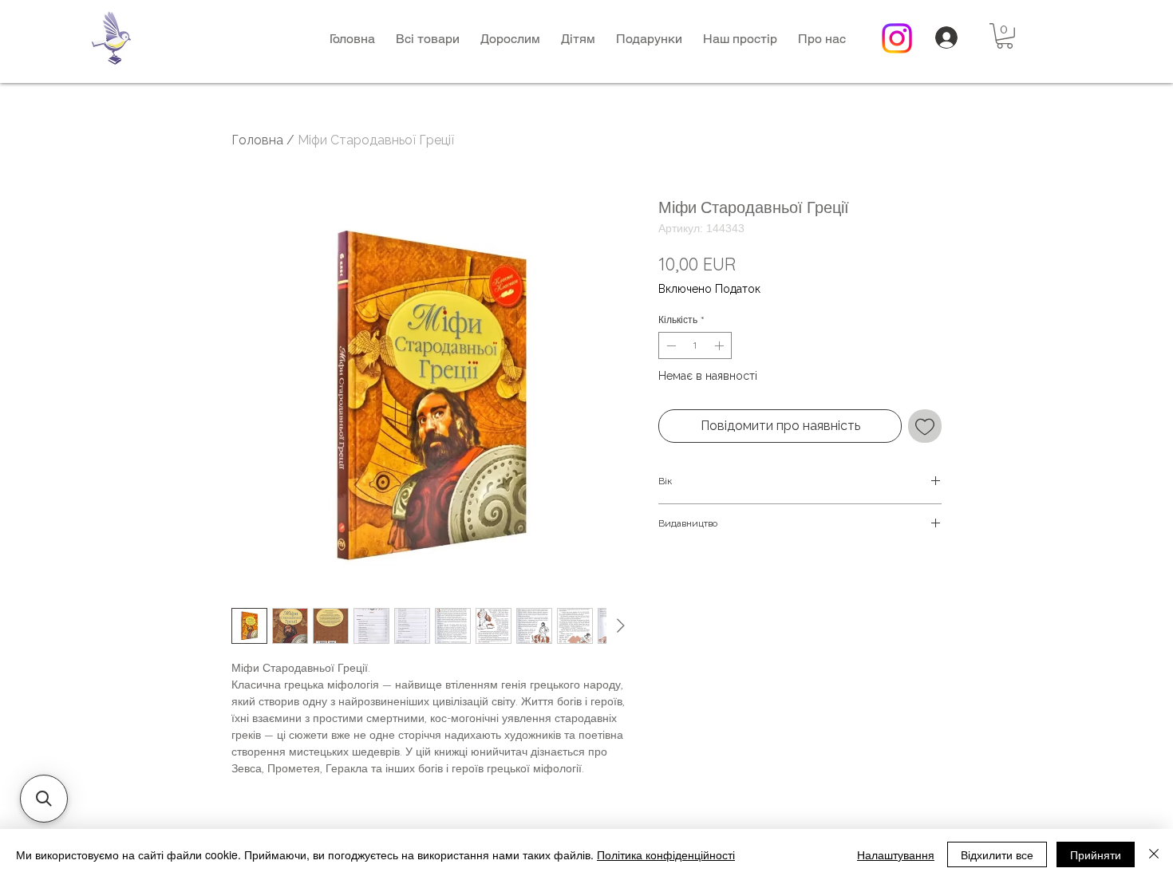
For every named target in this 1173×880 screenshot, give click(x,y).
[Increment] (720, 345)
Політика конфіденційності (666, 854)
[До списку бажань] (925, 426)
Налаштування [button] (895, 854)
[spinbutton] (695, 345)
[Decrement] (669, 345)
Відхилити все (997, 854)
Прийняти (1095, 854)
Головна (257, 140)
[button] (510, 38)
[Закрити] (1153, 854)
